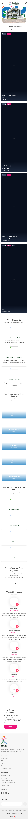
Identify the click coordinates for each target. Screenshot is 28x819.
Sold (13, 245)
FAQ (2, 761)
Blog (20, 810)
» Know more (18, 751)
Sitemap (24, 810)
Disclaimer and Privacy (6, 768)
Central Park (5, 168)
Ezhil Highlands (6, 239)
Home (3, 810)
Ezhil (3, 98)
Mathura (4, 309)
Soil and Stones (4, 758)
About (6, 810)
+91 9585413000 (5, 785)
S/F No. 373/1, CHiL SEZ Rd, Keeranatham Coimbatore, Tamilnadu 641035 (8, 780)
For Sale (4, 34)
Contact (3, 766)
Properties (11, 810)
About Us (3, 763)
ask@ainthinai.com (5, 775)
